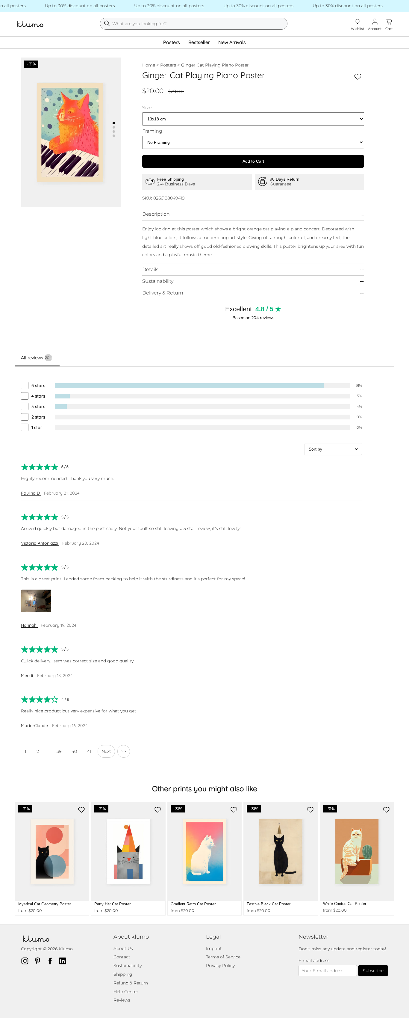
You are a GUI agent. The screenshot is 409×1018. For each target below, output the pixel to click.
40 (74, 751)
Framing (152, 131)
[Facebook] (51, 960)
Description (156, 214)
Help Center (125, 991)
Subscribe (373, 970)
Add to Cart (253, 161)
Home (148, 65)
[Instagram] (26, 960)
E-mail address (314, 960)
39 (59, 751)
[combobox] (193, 23)
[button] (114, 123)
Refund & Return (130, 983)
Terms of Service (223, 957)
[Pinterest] (39, 960)
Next (106, 751)
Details (150, 269)
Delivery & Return (162, 293)
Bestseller (199, 42)
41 (89, 751)
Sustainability (157, 281)
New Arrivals (232, 42)
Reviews (121, 1000)
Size (147, 108)
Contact (121, 957)
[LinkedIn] (64, 960)
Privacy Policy (220, 965)
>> (123, 751)
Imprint (214, 948)
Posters (171, 42)
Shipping (122, 974)
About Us (123, 948)
